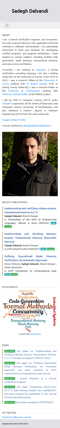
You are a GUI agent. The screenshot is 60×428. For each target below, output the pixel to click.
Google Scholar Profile (13, 119)
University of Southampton (24, 90)
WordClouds (35, 334)
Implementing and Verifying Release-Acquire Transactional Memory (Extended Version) (30, 237)
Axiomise (41, 69)
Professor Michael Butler (15, 94)
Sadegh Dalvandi (30, 11)
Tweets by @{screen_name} (16, 416)
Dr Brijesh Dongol (37, 83)
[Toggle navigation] (7, 25)
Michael (6, 103)
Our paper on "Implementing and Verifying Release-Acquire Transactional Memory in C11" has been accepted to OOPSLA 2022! (30, 354)
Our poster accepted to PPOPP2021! (35, 402)
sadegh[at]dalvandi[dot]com (36, 125)
